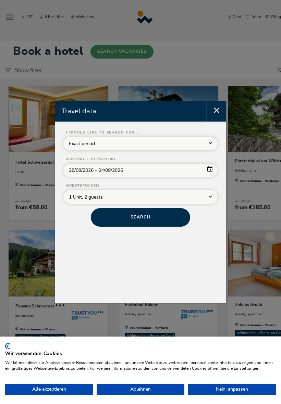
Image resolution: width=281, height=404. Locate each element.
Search (141, 217)
